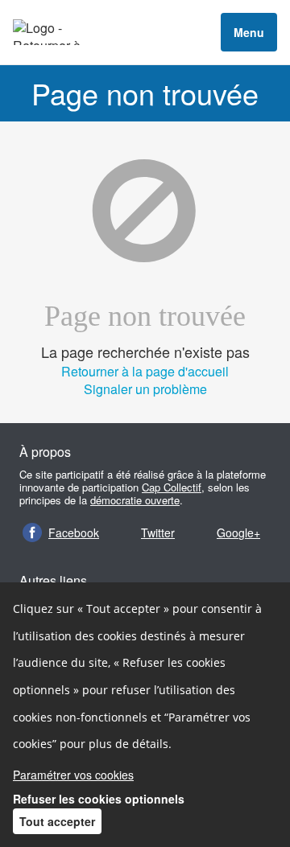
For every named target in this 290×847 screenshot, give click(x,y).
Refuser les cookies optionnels (98, 799)
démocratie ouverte (135, 500)
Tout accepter (57, 821)
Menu (249, 32)
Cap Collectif (171, 487)
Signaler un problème (145, 389)
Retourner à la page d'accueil (145, 371)
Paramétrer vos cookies (73, 775)
